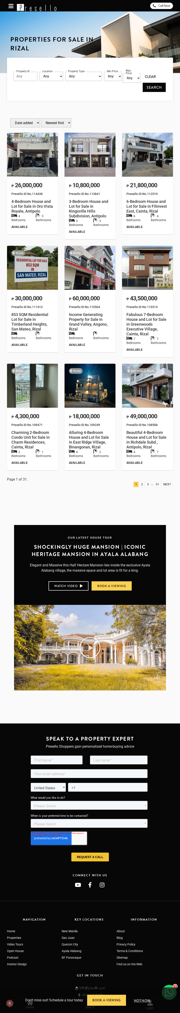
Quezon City (70, 944)
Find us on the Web (129, 964)
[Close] (178, 989)
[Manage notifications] (9, 1003)
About (121, 931)
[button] (90, 648)
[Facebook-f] (90, 884)
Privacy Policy (126, 944)
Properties (14, 938)
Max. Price (129, 72)
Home (11, 931)
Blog (120, 938)
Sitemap (122, 957)
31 (157, 484)
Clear (150, 76)
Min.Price (112, 71)
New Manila (70, 931)
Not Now (142, 1000)
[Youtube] (77, 884)
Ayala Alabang (71, 951)
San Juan (68, 938)
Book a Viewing (106, 1000)
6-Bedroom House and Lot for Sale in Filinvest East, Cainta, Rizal (146, 206)
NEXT (167, 484)
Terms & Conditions (130, 951)
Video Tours (15, 944)
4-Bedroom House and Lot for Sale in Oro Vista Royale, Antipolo (32, 206)
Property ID (23, 71)
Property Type (76, 71)
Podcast (12, 957)
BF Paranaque (71, 957)
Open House (15, 951)
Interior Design (17, 964)
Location (47, 71)
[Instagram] (102, 884)
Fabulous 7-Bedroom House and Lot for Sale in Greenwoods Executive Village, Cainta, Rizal (146, 324)
